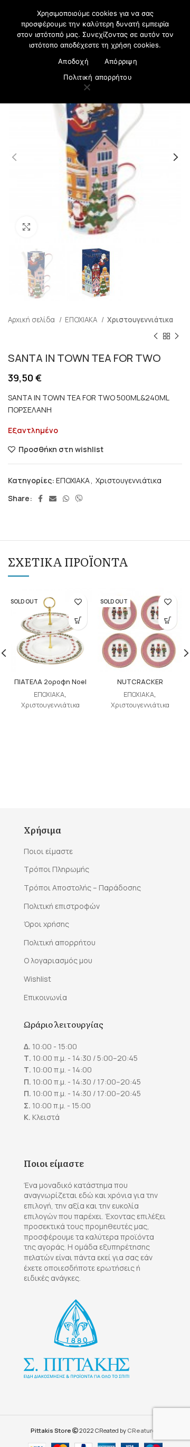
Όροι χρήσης (46, 924)
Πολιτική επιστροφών (62, 906)
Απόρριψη (120, 61)
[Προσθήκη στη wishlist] (78, 602)
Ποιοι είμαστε (48, 851)
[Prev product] (155, 336)
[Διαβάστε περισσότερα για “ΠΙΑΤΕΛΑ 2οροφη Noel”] (78, 620)
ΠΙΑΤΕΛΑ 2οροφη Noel (50, 681)
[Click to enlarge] (26, 226)
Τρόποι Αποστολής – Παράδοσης (82, 888)
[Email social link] (53, 498)
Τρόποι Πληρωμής (56, 869)
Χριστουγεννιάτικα (140, 319)
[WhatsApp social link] (66, 498)
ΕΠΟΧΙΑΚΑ (82, 319)
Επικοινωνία (45, 997)
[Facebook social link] (40, 498)
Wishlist (37, 979)
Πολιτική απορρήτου (60, 942)
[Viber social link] (79, 498)
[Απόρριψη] (87, 88)
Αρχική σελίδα (32, 319)
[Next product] (177, 336)
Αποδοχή (73, 61)
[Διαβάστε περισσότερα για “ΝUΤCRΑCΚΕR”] (167, 620)
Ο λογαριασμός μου (58, 960)
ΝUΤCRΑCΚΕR (140, 681)
